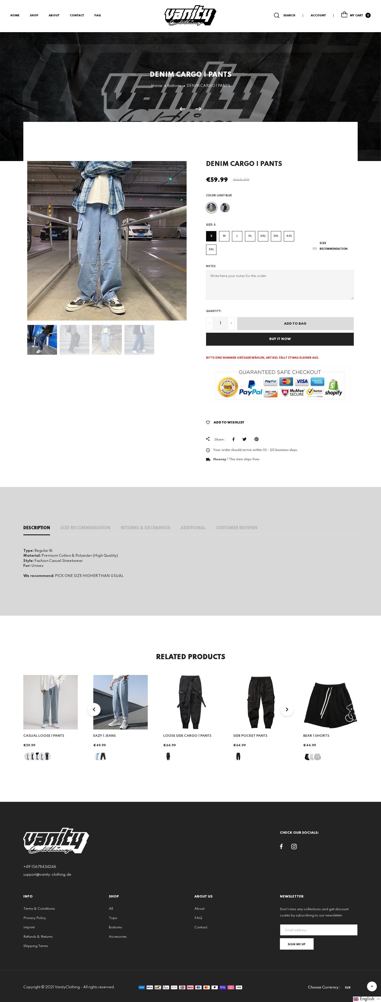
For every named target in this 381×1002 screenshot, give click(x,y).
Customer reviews (237, 528)
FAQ (97, 15)
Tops (113, 918)
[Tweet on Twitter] (245, 439)
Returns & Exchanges (145, 528)
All (111, 908)
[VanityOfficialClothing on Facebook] (281, 848)
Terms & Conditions (39, 908)
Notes (211, 266)
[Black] (225, 207)
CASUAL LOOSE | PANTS (43, 735)
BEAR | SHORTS (316, 735)
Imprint (29, 927)
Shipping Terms (35, 946)
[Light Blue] (211, 207)
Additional (193, 528)
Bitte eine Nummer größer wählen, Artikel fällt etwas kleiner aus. (262, 357)
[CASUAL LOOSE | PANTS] (198, 109)
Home (14, 15)
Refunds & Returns (38, 936)
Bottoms (115, 927)
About (54, 15)
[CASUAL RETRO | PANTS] (185, 109)
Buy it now (280, 339)
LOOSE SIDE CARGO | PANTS (187, 735)
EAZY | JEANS (104, 735)
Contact (77, 15)
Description (36, 528)
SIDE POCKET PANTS (250, 735)
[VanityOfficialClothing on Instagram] (294, 848)
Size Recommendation (85, 528)
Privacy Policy (34, 918)
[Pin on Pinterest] (258, 439)
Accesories (118, 936)
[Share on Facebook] (234, 439)
